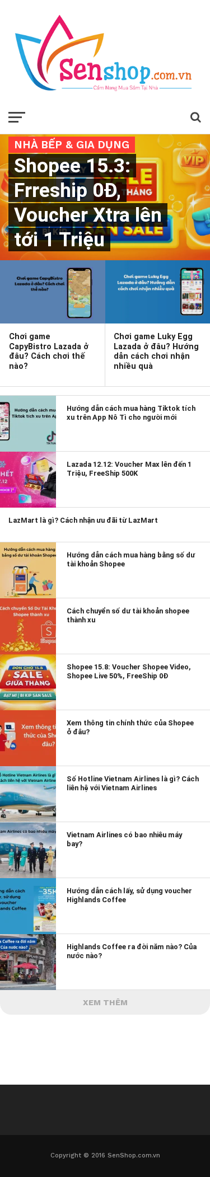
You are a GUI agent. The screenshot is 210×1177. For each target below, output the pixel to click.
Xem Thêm (105, 1002)
